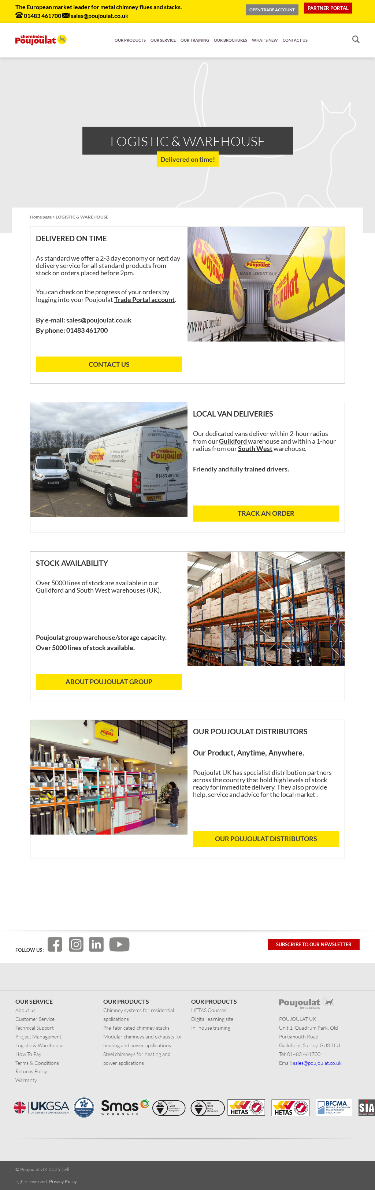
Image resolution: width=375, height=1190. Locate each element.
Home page (41, 217)
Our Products (130, 40)
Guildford (233, 441)
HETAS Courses (208, 1010)
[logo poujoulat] (41, 40)
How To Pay (28, 1054)
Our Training (195, 40)
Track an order (266, 513)
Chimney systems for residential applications (138, 1014)
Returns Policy (31, 1071)
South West (255, 448)
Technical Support (34, 1028)
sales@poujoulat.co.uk (317, 1063)
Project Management (38, 1036)
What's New (265, 40)
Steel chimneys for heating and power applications (137, 1058)
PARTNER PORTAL (328, 8)
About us (25, 1010)
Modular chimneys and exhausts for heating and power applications (142, 1040)
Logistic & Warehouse (39, 1045)
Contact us (295, 40)
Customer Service (35, 1019)
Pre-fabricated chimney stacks (136, 1028)
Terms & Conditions (37, 1063)
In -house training (210, 1028)
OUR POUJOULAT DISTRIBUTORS (266, 839)
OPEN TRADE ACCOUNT (272, 9)
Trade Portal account (144, 299)
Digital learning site (212, 1019)
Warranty (26, 1080)
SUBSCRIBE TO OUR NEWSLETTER (314, 944)
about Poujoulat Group (109, 682)
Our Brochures (230, 40)
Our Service (163, 40)
